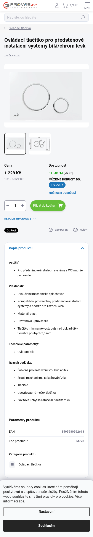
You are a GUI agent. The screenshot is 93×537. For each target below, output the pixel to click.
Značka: (12, 55)
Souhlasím (46, 526)
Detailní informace (17, 218)
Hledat (83, 17)
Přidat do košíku (44, 205)
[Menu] (87, 5)
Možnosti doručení (62, 192)
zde (21, 501)
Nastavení (46, 512)
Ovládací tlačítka (30, 464)
